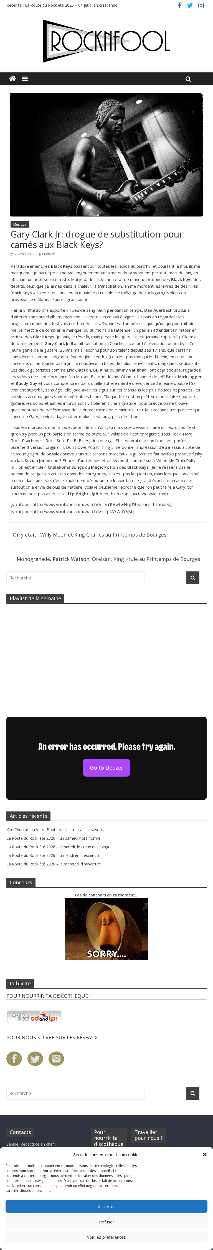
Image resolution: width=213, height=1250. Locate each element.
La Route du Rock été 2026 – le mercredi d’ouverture (53, 864)
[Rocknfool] (106, 41)
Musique (20, 224)
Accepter (106, 1206)
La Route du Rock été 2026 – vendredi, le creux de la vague (59, 846)
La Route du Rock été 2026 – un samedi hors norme (53, 838)
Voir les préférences (106, 1237)
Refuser (106, 1222)
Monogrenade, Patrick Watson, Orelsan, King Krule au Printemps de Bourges (112, 559)
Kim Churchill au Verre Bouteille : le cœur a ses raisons (55, 829)
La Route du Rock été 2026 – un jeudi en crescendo (71, 5)
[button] (204, 1154)
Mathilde (49, 254)
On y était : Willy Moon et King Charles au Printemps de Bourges (86, 534)
